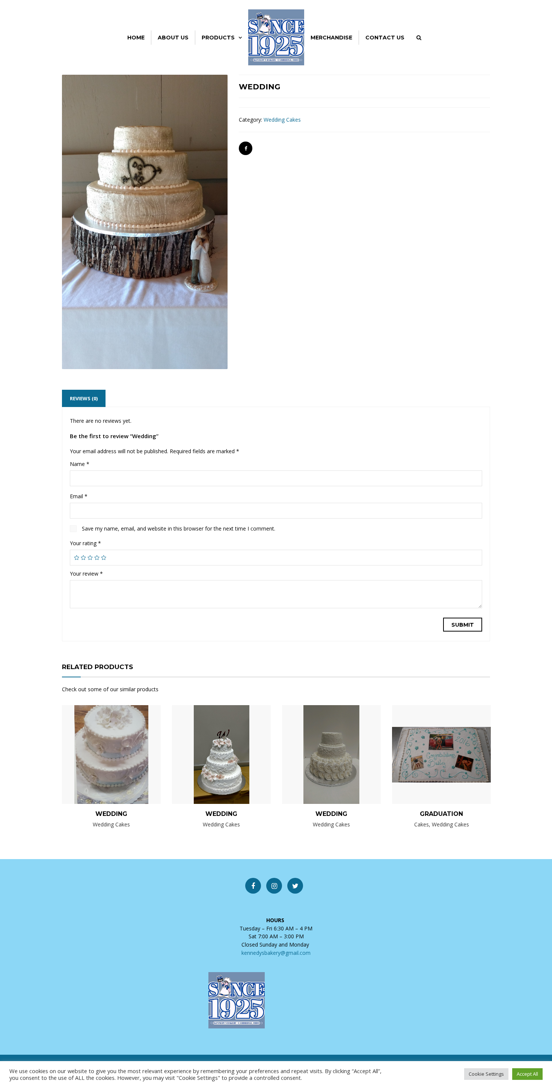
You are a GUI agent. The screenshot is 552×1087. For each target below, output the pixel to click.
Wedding (111, 813)
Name (79, 463)
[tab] (84, 398)
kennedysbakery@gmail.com (276, 952)
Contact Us (384, 37)
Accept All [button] (527, 1073)
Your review (86, 573)
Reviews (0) (84, 398)
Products (218, 37)
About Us (173, 37)
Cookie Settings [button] (486, 1073)
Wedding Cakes (282, 119)
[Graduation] (428, 753)
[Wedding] (98, 753)
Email (78, 496)
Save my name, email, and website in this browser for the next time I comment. (178, 528)
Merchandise (331, 37)
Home (136, 37)
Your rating (85, 543)
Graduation (441, 813)
